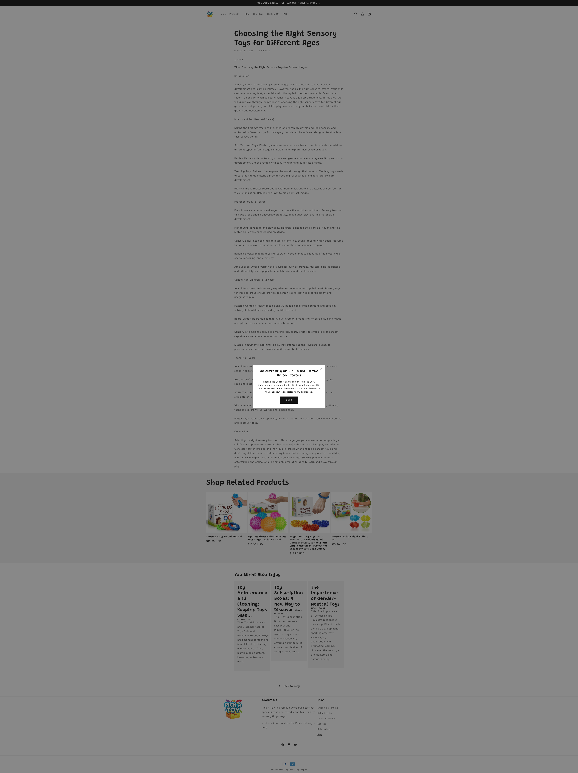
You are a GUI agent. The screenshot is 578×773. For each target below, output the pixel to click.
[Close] (321, 369)
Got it (289, 400)
